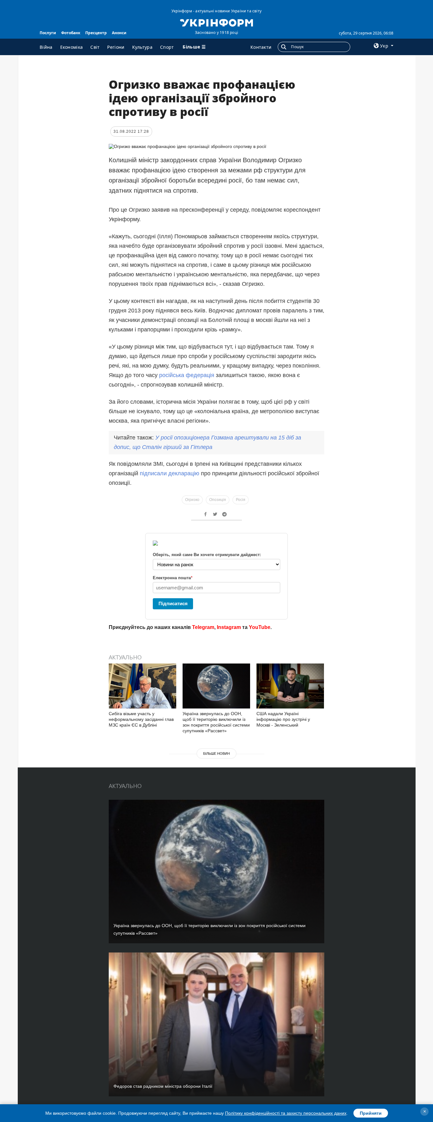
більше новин (216, 753)
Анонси (119, 32)
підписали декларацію (169, 473)
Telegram (203, 627)
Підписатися (173, 603)
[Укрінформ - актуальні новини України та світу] (216, 22)
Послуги (48, 32)
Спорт (167, 47)
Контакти (260, 47)
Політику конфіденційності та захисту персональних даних (285, 1113)
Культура (142, 47)
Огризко (192, 499)
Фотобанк (70, 32)
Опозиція (217, 499)
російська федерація (186, 375)
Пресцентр (96, 32)
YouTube (259, 627)
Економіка (71, 47)
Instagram (229, 627)
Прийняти (371, 1113)
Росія (240, 499)
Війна (46, 47)
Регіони (115, 47)
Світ (95, 47)
